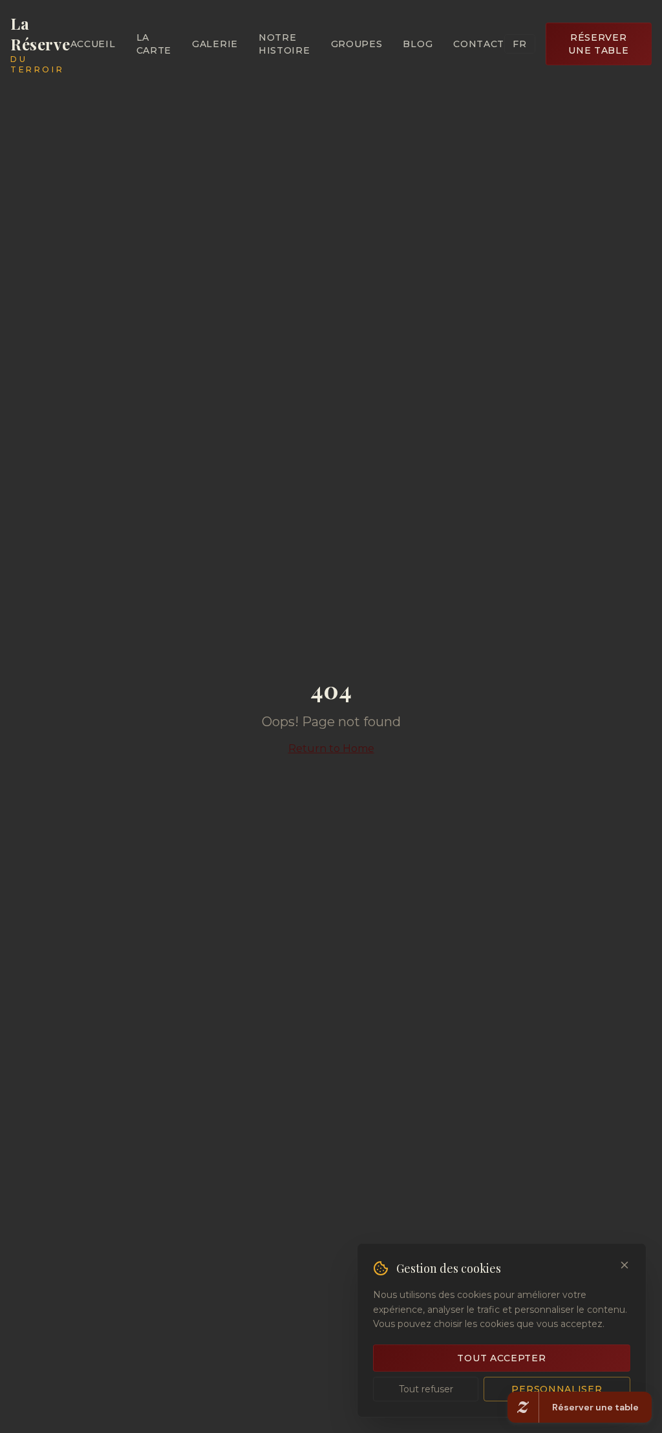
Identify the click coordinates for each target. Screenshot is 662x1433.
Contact (478, 44)
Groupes (357, 44)
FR (519, 44)
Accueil (93, 44)
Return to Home (331, 748)
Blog (417, 44)
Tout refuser (426, 1389)
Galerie (215, 44)
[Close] (624, 1265)
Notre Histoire (284, 44)
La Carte (154, 44)
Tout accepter (501, 1358)
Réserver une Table (598, 44)
